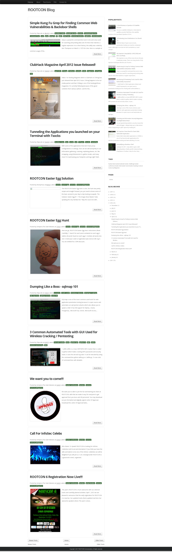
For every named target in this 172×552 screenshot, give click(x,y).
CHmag (65, 71)
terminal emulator (77, 36)
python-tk (82, 342)
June (113, 211)
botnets (80, 33)
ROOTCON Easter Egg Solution (51, 178)
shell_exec (67, 36)
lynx (66, 142)
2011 (111, 260)
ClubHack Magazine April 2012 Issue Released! (62, 64)
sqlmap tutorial (45, 296)
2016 (111, 194)
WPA (45, 345)
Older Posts (99, 540)
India (84, 71)
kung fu (52, 36)
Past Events (47, 2)
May (113, 214)
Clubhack (71, 71)
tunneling (94, 142)
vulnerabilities (96, 36)
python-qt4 (74, 342)
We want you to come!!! (47, 379)
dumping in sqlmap (91, 293)
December (115, 205)
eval (42, 36)
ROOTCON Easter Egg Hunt (49, 220)
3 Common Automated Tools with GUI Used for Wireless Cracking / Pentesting (63, 334)
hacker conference (72, 385)
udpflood (87, 36)
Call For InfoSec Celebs (46, 433)
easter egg (65, 185)
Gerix (67, 342)
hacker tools (125, 166)
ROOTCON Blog (41, 9)
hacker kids (118, 166)
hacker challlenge (129, 164)
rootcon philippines (83, 185)
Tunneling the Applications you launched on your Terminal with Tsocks (65, 133)
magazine (90, 71)
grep (46, 36)
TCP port (81, 142)
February (114, 254)
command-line (34, 36)
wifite (93, 342)
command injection (90, 33)
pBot (60, 36)
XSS (31, 74)
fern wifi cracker (59, 342)
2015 (111, 197)
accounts (57, 293)
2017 (111, 192)
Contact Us (62, 2)
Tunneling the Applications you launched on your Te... (126, 227)
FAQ (55, 2)
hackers (81, 385)
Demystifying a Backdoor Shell (125, 144)
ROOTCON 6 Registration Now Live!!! (56, 477)
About (38, 2)
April (113, 216)
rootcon (72, 185)
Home (30, 2)
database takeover (77, 293)
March (113, 252)
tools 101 (54, 296)
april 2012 (58, 71)
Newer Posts (33, 540)
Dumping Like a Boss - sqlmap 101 (54, 286)
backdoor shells (60, 33)
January (114, 257)
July (112, 208)
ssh (76, 142)
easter (58, 185)
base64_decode (71, 33)
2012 (111, 203)
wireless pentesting (36, 345)
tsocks (88, 142)
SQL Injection (34, 296)
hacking (78, 71)
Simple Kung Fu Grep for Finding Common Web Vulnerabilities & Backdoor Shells (63, 25)
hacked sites (111, 164)
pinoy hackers (90, 483)
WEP (88, 342)
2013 (111, 200)
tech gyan (98, 71)
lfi (56, 36)
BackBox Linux (59, 142)
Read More (97, 54)
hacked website (120, 164)
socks (71, 142)
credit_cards (65, 293)
